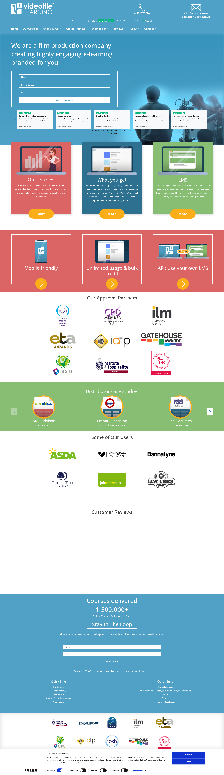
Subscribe (112, 661)
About (133, 29)
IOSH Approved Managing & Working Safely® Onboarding (165, 690)
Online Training (75, 29)
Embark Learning (112, 420)
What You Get (51, 29)
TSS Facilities (180, 420)
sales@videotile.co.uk (196, 13)
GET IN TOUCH (64, 100)
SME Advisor (44, 420)
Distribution (99, 29)
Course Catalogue (165, 687)
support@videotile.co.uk (196, 16)
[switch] (83, 770)
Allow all (188, 755)
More (41, 213)
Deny (189, 761)
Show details (137, 770)
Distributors (58, 694)
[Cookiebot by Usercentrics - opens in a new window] (31, 770)
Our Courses (30, 29)
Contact (149, 29)
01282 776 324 (142, 13)
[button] (14, 411)
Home (14, 29)
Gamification (59, 702)
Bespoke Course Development (59, 698)
